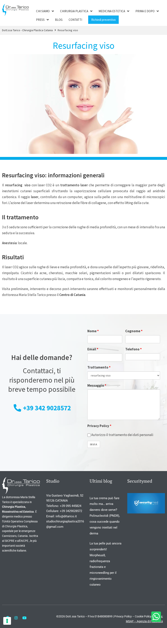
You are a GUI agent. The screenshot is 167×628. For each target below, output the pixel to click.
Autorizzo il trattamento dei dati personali (122, 435)
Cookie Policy (143, 616)
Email (92, 349)
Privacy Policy (99, 426)
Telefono (133, 349)
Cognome (134, 331)
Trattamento (99, 367)
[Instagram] (16, 617)
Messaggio (96, 385)
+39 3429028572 (71, 511)
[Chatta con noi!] (156, 616)
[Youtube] (24, 617)
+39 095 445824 (70, 506)
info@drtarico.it (67, 516)
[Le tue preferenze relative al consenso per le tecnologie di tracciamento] (7, 621)
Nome (93, 331)
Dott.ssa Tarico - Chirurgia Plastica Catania (27, 30)
